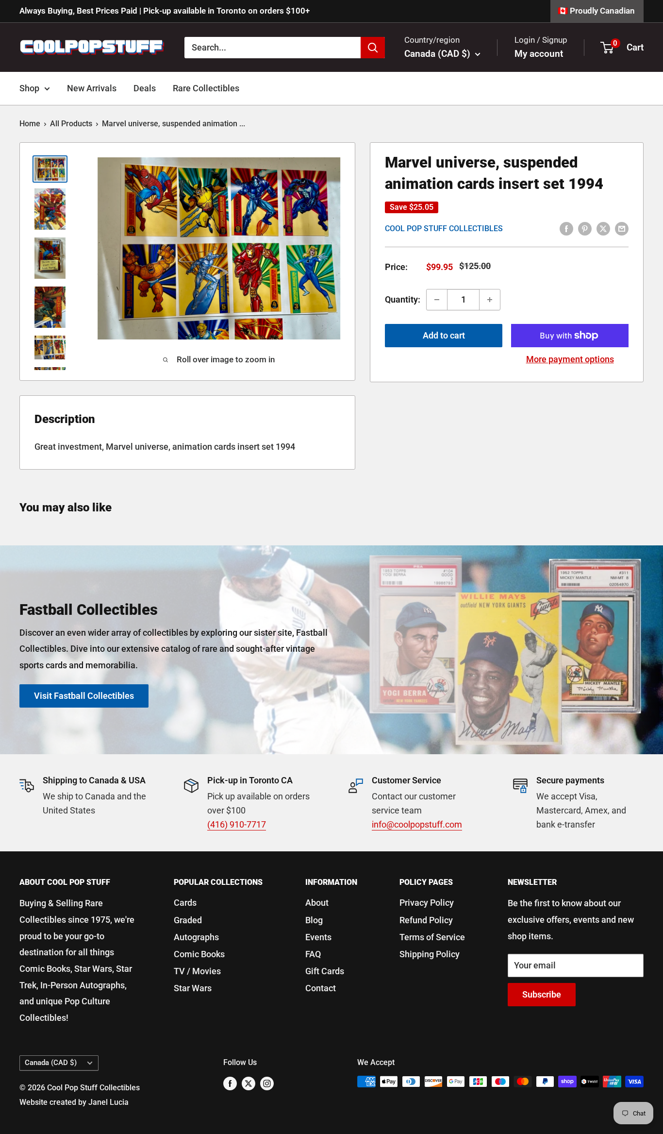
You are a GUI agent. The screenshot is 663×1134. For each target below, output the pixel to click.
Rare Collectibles (206, 88)
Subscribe (541, 994)
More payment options (570, 359)
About (317, 902)
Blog (314, 920)
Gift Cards (324, 971)
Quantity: (402, 299)
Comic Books (199, 954)
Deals (144, 88)
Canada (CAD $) (51, 1062)
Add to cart (444, 335)
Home (29, 123)
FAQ (313, 954)
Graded (188, 920)
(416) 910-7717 (236, 824)
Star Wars (193, 988)
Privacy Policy (426, 902)
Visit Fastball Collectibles (84, 696)
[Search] (373, 47)
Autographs (196, 937)
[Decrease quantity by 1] (437, 299)
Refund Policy (426, 920)
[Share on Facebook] (566, 228)
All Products (71, 123)
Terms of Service (432, 937)
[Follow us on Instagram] (267, 1083)
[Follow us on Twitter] (248, 1083)
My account (538, 53)
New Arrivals (91, 88)
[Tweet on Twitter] (603, 228)
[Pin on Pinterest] (585, 228)
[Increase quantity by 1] (490, 299)
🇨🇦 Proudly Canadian (596, 11)
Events (318, 937)
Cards (185, 902)
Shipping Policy (429, 954)
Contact (320, 988)
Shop (29, 88)
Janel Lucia (108, 1102)
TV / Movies (197, 971)
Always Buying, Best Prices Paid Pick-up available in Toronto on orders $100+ (164, 11)
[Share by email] (622, 228)
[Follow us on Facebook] (230, 1083)
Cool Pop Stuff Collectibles (444, 228)
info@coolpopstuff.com (417, 824)
